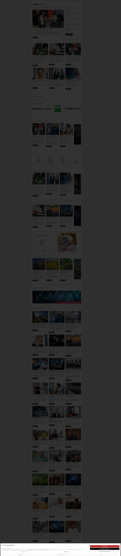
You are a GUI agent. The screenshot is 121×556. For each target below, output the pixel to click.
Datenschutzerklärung (61, 554)
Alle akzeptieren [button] (104, 546)
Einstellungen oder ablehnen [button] (104, 548)
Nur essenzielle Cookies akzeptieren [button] (105, 551)
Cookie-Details (20, 554)
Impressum (101, 554)
